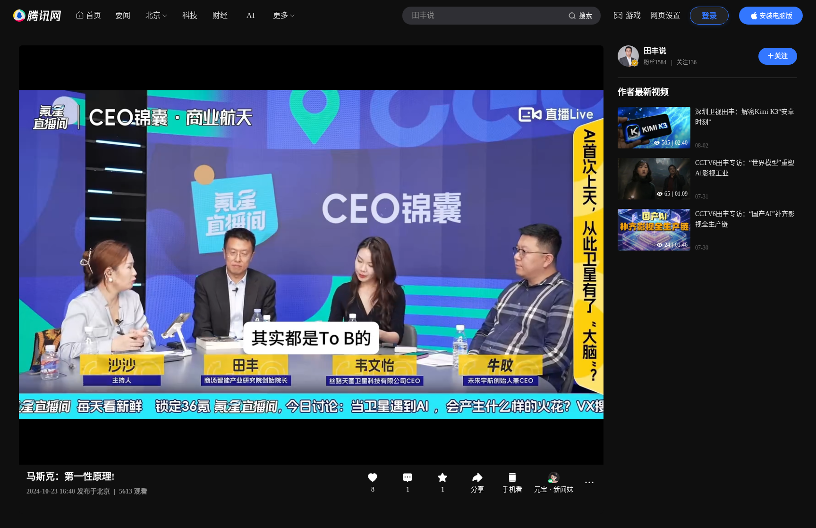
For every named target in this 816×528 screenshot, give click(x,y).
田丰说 (655, 51)
